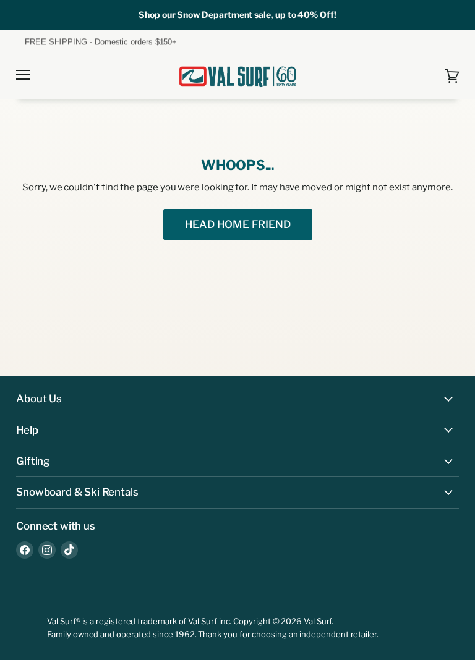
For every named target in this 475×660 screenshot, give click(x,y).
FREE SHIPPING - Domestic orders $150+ (96, 42)
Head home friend (238, 224)
